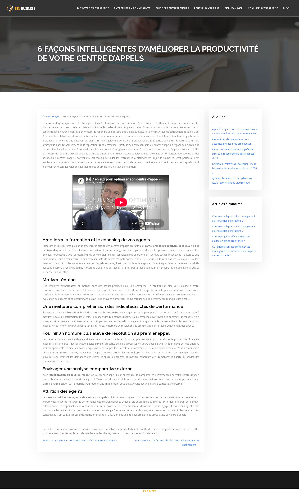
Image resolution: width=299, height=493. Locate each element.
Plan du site (149, 490)
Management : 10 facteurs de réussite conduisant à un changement (165, 442)
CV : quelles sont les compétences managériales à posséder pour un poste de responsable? (234, 251)
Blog (286, 8)
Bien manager (234, 8)
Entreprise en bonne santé (132, 8)
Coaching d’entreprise (263, 8)
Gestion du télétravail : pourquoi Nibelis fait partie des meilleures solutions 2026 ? (234, 168)
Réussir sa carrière (206, 8)
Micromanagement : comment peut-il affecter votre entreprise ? (81, 440)
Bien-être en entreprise (93, 8)
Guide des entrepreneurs (172, 8)
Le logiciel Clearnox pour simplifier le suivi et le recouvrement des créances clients (233, 154)
